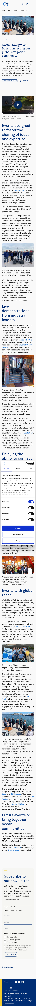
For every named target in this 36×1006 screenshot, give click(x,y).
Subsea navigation (13, 939)
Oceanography (12, 937)
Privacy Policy (23, 949)
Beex (4, 794)
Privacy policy (26, 998)
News (10, 10)
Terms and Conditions (12, 998)
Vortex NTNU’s (25, 340)
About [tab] (29, 469)
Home (4, 10)
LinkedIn (17, 847)
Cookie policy (9, 1000)
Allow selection (18, 534)
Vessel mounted (12, 942)
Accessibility (20, 1000)
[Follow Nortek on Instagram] (22, 982)
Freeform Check (9, 907)
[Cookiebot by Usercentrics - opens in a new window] (25, 463)
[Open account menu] (23, 4)
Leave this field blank (11, 899)
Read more (30, 116)
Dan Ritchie (19, 190)
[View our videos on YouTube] (19, 982)
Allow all (18, 528)
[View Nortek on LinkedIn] (15, 982)
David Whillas (18, 804)
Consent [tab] (6, 469)
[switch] (31, 507)
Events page (13, 850)
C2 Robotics (16, 794)
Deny (18, 541)
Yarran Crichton (23, 626)
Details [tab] (18, 469)
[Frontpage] (5, 4)
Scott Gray (28, 433)
